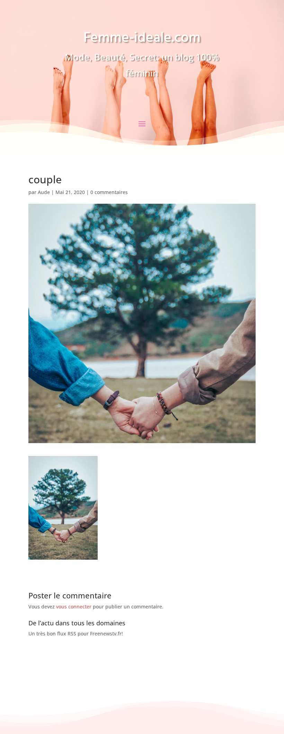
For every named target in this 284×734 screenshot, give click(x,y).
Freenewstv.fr (106, 633)
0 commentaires (109, 192)
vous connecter (73, 606)
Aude (44, 192)
